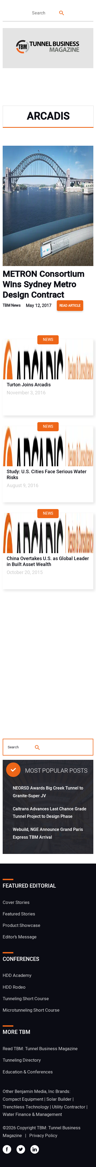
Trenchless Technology (26, 1107)
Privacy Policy (43, 1135)
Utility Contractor (68, 1107)
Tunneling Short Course (26, 998)
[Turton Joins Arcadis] (48, 359)
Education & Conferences (28, 1072)
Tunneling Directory (22, 1060)
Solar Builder (58, 1099)
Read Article (70, 305)
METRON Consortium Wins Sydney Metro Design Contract (44, 284)
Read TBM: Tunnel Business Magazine (40, 1048)
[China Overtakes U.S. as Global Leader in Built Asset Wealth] (48, 533)
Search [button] (62, 13)
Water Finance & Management (32, 1114)
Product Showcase (21, 925)
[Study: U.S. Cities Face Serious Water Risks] (48, 446)
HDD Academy (17, 975)
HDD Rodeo (14, 987)
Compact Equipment (23, 1099)
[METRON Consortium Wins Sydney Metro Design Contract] (48, 207)
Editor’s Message (20, 937)
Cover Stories (16, 902)
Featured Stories (19, 914)
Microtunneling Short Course (31, 1010)
